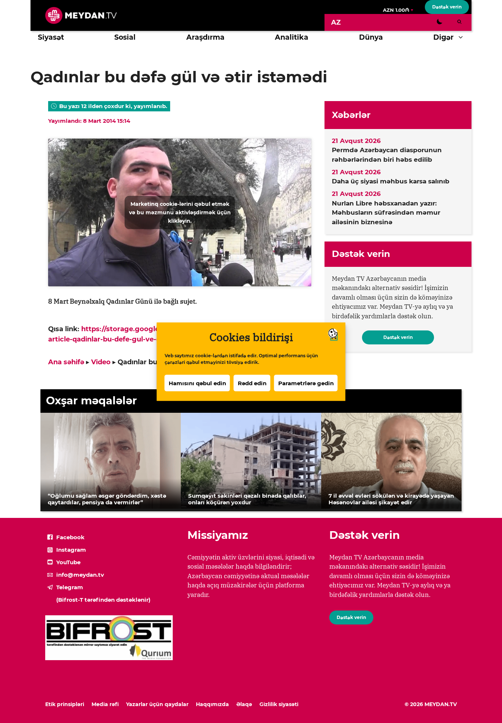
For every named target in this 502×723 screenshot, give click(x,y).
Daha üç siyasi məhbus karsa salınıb (390, 181)
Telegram (69, 587)
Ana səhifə (66, 362)
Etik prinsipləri (64, 704)
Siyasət (51, 37)
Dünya (371, 37)
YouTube (68, 562)
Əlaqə (244, 704)
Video (101, 362)
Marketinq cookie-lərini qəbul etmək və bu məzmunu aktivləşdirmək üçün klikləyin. (180, 212)
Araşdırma (205, 37)
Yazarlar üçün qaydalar (157, 704)
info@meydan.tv (80, 574)
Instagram (71, 549)
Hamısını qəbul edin (197, 382)
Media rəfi (105, 704)
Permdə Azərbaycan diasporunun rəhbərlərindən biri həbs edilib (387, 154)
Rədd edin (252, 382)
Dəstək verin (447, 7)
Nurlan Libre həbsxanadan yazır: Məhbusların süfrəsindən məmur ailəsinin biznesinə (386, 213)
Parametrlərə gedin (306, 382)
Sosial (125, 37)
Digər (443, 37)
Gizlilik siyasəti (278, 704)
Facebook (70, 537)
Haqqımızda (212, 704)
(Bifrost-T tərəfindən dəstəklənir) (103, 599)
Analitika (291, 37)
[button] (462, 37)
